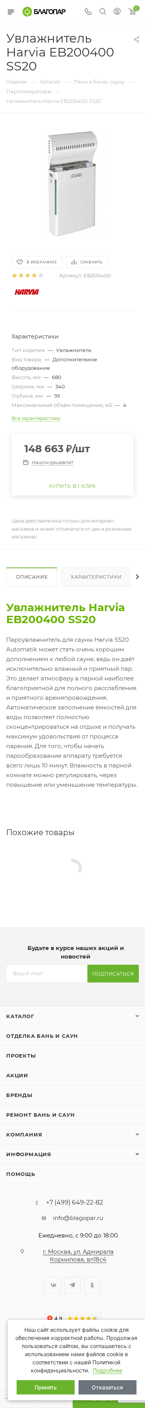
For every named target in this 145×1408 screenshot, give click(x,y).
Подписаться (113, 974)
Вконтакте (52, 1285)
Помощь (20, 1174)
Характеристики (96, 577)
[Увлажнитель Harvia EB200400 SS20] (73, 184)
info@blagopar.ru (78, 1218)
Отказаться (107, 1387)
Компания (24, 1134)
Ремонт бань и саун (40, 1115)
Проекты (21, 1056)
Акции (17, 1075)
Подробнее (107, 1370)
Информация (28, 1154)
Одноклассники (92, 1285)
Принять (45, 1387)
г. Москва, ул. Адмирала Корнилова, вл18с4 (78, 1255)
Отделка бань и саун (42, 1036)
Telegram (72, 1285)
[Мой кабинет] (117, 12)
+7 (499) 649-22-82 (74, 1203)
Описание (32, 577)
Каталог (20, 1016)
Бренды (19, 1095)
